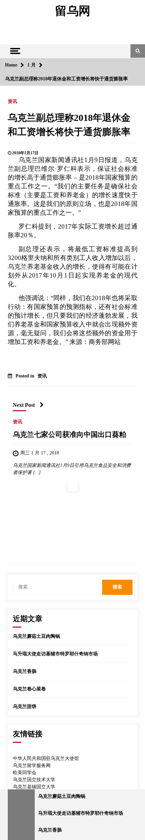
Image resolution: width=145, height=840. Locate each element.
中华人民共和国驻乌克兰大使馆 (46, 758)
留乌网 (72, 11)
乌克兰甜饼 (24, 706)
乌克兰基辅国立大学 (34, 786)
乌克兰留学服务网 (32, 765)
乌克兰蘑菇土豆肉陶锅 (36, 636)
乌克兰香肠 (24, 671)
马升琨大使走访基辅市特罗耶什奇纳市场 (55, 653)
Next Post (24, 405)
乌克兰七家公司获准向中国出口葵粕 (69, 434)
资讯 (12, 101)
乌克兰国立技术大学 (34, 779)
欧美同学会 (24, 772)
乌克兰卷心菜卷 (29, 688)
